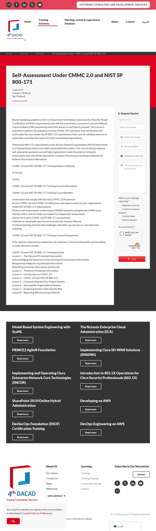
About (114, 21)
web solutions (55, 495)
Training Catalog (89, 478)
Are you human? (127, 227)
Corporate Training (91, 483)
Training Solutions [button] (44, 21)
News (49, 483)
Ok (13, 521)
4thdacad (26, 93)
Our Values (52, 473)
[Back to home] (14, 30)
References (52, 488)
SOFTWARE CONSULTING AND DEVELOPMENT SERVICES (113, 4)
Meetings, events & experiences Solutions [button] (82, 21)
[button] (25, 40)
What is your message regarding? (129, 199)
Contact (130, 21)
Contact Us (52, 478)
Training (85, 473)
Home (27, 21)
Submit (141, 474)
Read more (22, 340)
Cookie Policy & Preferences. (38, 513)
